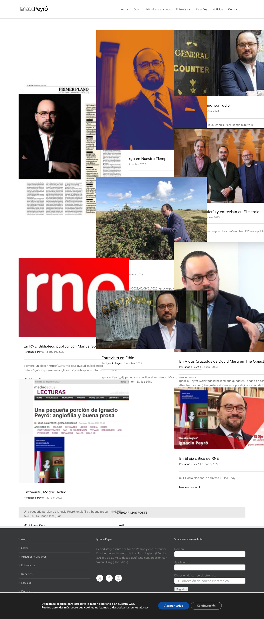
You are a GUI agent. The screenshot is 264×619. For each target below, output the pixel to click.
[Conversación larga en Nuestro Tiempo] (151, 90)
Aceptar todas (173, 606)
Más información (33, 525)
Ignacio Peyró (36, 351)
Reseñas (27, 574)
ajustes (144, 607)
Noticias (26, 582)
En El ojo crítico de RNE (199, 458)
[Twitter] (99, 578)
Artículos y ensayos (34, 556)
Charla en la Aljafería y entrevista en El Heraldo (220, 211)
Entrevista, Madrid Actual (45, 492)
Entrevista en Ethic (117, 357)
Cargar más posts (132, 512)
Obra (24, 548)
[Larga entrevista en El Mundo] (74, 149)
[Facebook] (109, 578)
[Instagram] (118, 578)
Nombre (179, 549)
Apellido (179, 562)
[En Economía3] (151, 218)
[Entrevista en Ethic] (151, 319)
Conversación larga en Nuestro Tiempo (135, 158)
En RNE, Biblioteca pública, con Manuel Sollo (61, 346)
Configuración (206, 606)
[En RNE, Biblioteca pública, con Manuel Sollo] (74, 297)
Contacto (27, 591)
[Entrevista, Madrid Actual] (74, 431)
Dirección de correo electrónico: (195, 575)
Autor (24, 539)
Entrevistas (28, 565)
